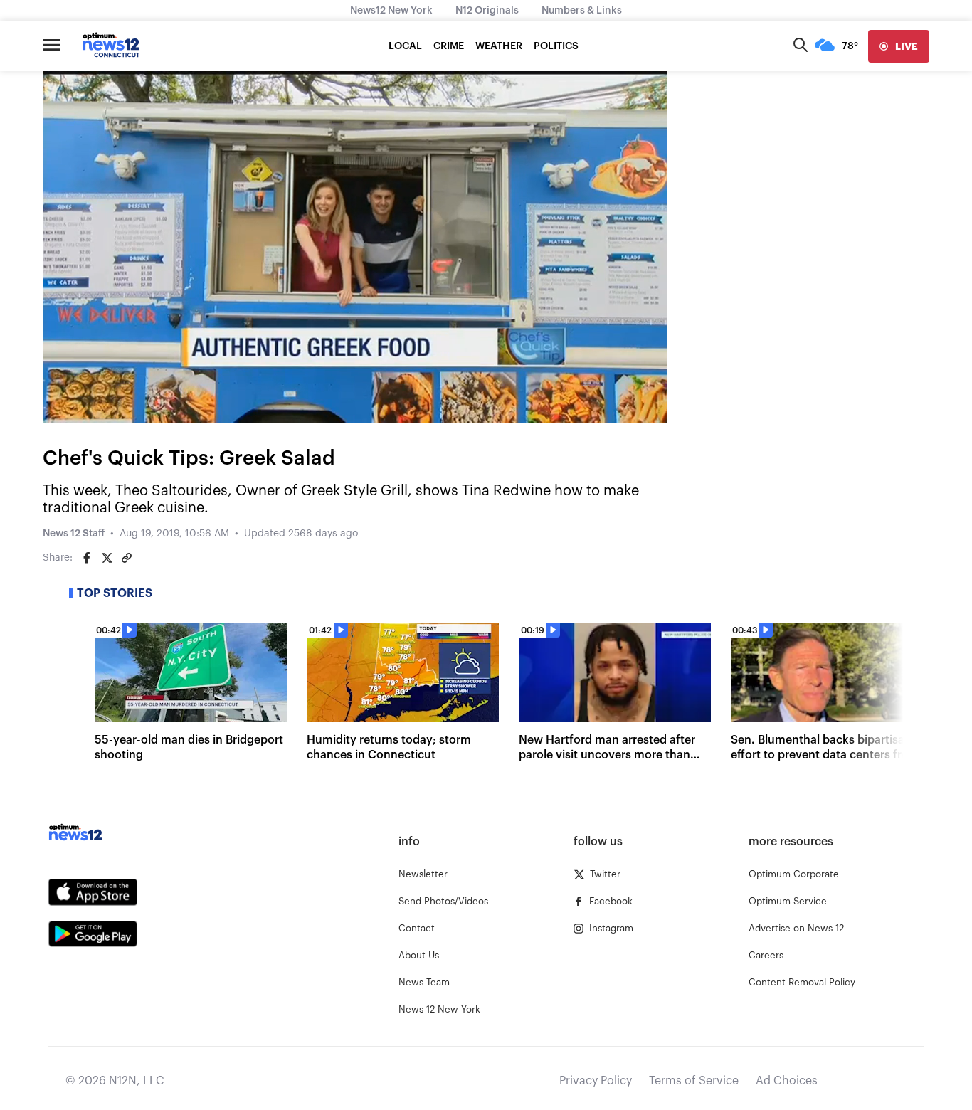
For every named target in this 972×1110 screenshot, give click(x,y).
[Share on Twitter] (106, 558)
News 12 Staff (74, 534)
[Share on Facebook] (87, 558)
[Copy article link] (126, 558)
